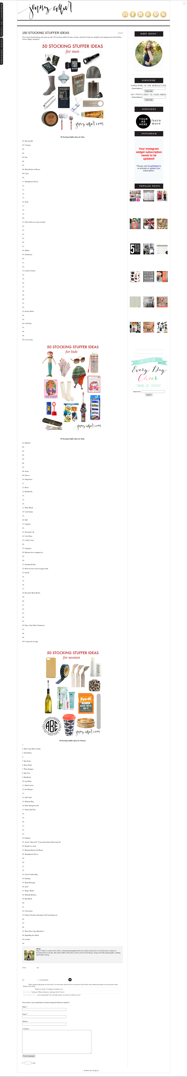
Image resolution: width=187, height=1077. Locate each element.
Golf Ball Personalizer (35, 295)
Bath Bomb (29, 862)
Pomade (28, 153)
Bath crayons (31, 556)
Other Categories (153, 23)
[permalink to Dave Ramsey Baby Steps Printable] (148, 281)
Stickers (29, 504)
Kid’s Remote (30, 584)
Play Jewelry (31, 495)
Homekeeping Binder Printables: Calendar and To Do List (149, 209)
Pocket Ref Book (32, 299)
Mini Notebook (31, 927)
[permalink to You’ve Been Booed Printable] (162, 281)
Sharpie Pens (29, 757)
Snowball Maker (32, 637)
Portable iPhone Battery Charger (40, 242)
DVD (26, 335)
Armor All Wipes (32, 283)
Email (24, 1014)
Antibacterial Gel (33, 793)
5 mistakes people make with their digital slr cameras (135, 262)
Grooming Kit (31, 275)
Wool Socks (30, 246)
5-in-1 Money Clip (32, 307)
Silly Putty (30, 621)
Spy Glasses (30, 617)
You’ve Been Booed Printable (162, 287)
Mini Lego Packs (32, 633)
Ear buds (29, 226)
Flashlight (30, 149)
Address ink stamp (33, 830)
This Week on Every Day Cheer (109, 972)
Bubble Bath (30, 467)
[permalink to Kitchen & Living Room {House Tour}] (148, 307)
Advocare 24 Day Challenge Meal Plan (162, 234)
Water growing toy (33, 483)
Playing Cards (31, 198)
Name (24, 1007)
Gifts (101, 23)
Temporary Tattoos (33, 581)
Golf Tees (29, 165)
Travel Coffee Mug (33, 214)
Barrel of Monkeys (33, 516)
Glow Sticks (30, 601)
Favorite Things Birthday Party (162, 312)
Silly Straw (30, 609)
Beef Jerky (29, 190)
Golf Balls (29, 161)
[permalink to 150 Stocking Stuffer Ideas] (162, 332)
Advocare (48, 23)
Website (25, 1021)
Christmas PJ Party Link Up (34, 972)
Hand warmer (31, 331)
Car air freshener (33, 193)
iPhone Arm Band (32, 230)
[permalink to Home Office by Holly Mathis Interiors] (148, 254)
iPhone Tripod (31, 943)
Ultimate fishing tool (34, 287)
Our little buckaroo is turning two (148, 337)
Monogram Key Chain (34, 866)
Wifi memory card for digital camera (41, 745)
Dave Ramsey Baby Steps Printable (149, 287)
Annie (25, 984)
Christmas (29, 967)
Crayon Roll (30, 560)
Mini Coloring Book (33, 451)
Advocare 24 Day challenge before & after (162, 206)
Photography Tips (136, 23)
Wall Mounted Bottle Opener (38, 315)
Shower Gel (30, 258)
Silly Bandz (30, 499)
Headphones (30, 613)
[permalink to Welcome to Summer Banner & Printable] (135, 228)
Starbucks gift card (34, 319)
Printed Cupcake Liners (35, 907)
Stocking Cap (31, 206)
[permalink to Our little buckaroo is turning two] (148, 332)
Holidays (82, 23)
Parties (93, 23)
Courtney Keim (105, 1070)
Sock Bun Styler (32, 923)
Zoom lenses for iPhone (35, 826)
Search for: (137, 392)
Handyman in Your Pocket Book (39, 303)
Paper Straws (31, 858)
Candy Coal (30, 177)
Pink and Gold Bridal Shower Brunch (135, 206)
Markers (29, 576)
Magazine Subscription (35, 818)
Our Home (60, 23)
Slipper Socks (31, 919)
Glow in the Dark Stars (35, 629)
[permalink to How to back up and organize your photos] (135, 332)
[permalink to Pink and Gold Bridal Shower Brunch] (135, 201)
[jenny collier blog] (57, 19)
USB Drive (29, 210)
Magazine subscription (35, 262)
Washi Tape (29, 834)
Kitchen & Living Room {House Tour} (149, 312)
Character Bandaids (34, 544)
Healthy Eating (34, 23)
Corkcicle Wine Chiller (35, 870)
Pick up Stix (30, 589)
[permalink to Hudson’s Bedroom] (148, 228)
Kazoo (27, 605)
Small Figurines (32, 455)
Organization (120, 23)
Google (79, 1070)
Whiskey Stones (32, 234)
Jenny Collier (30, 980)
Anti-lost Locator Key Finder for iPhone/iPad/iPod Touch (50, 327)
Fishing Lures (31, 238)
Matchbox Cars (32, 459)
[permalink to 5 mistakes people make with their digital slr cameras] (135, 254)
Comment (25, 1029)
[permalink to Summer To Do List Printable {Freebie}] (135, 307)
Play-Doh (29, 447)
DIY (109, 23)
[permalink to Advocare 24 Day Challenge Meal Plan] (162, 228)
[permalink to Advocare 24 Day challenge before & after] (162, 201)
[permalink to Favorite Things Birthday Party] (162, 307)
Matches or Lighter (34, 267)
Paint (27, 597)
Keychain (29, 279)
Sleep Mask (30, 903)
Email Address (137, 88)
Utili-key (29, 291)
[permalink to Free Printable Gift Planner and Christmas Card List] (162, 254)
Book (27, 813)
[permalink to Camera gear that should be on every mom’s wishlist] (135, 281)
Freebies (71, 23)
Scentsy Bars (31, 822)
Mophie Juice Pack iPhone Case (38, 218)
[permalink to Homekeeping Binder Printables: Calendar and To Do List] (148, 201)
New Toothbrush (32, 463)
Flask (27, 185)
